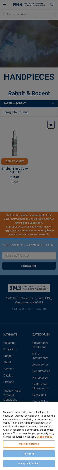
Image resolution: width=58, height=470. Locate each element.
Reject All (29, 453)
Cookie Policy (44, 436)
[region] (29, 436)
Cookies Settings (29, 443)
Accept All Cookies (29, 463)
